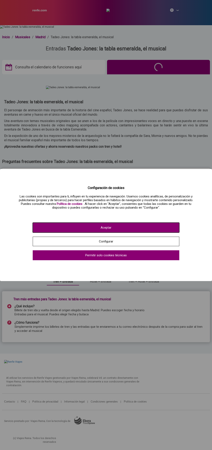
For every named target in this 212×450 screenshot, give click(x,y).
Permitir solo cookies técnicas (106, 255)
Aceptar (106, 227)
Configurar (106, 241)
